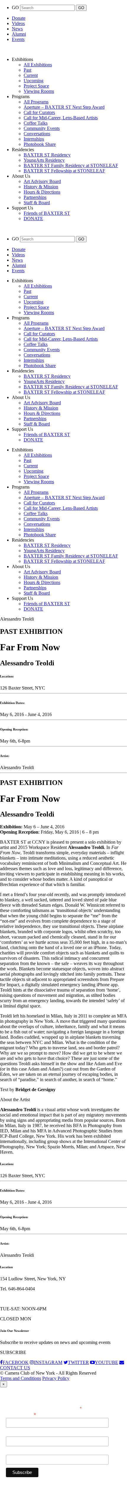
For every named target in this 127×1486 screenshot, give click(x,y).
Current (31, 75)
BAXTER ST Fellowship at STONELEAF (64, 170)
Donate (18, 18)
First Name (16, 1433)
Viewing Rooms (39, 91)
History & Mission (41, 186)
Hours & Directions (42, 191)
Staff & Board (37, 202)
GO (16, 7)
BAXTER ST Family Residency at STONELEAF (71, 165)
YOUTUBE (106, 1362)
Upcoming (33, 80)
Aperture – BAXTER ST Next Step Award (64, 107)
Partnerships (35, 197)
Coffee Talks (36, 123)
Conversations (37, 133)
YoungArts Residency (44, 160)
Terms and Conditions (20, 1378)
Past (27, 69)
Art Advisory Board (42, 181)
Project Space (36, 85)
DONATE (33, 218)
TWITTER (78, 1362)
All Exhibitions (38, 64)
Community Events (42, 128)
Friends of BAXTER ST (47, 213)
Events (18, 39)
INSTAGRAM (48, 1362)
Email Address (21, 1414)
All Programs (36, 101)
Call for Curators (39, 112)
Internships (34, 138)
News (17, 28)
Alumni (19, 34)
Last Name (16, 1451)
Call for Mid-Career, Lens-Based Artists (61, 117)
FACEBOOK (16, 1362)
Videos (18, 23)
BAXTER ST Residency (47, 154)
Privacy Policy (55, 1378)
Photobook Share (40, 144)
